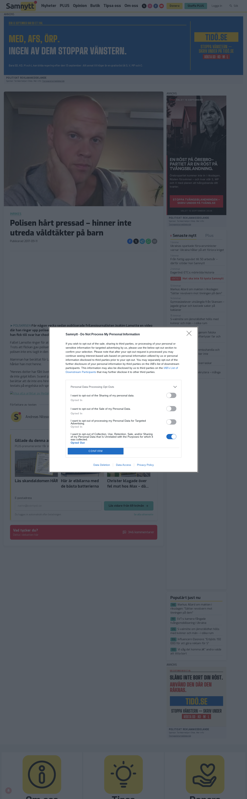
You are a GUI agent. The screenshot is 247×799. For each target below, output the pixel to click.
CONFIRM (96, 451)
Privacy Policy (145, 464)
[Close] (190, 334)
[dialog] (123, 399)
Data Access (123, 464)
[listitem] (123, 387)
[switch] (171, 395)
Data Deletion (101, 464)
